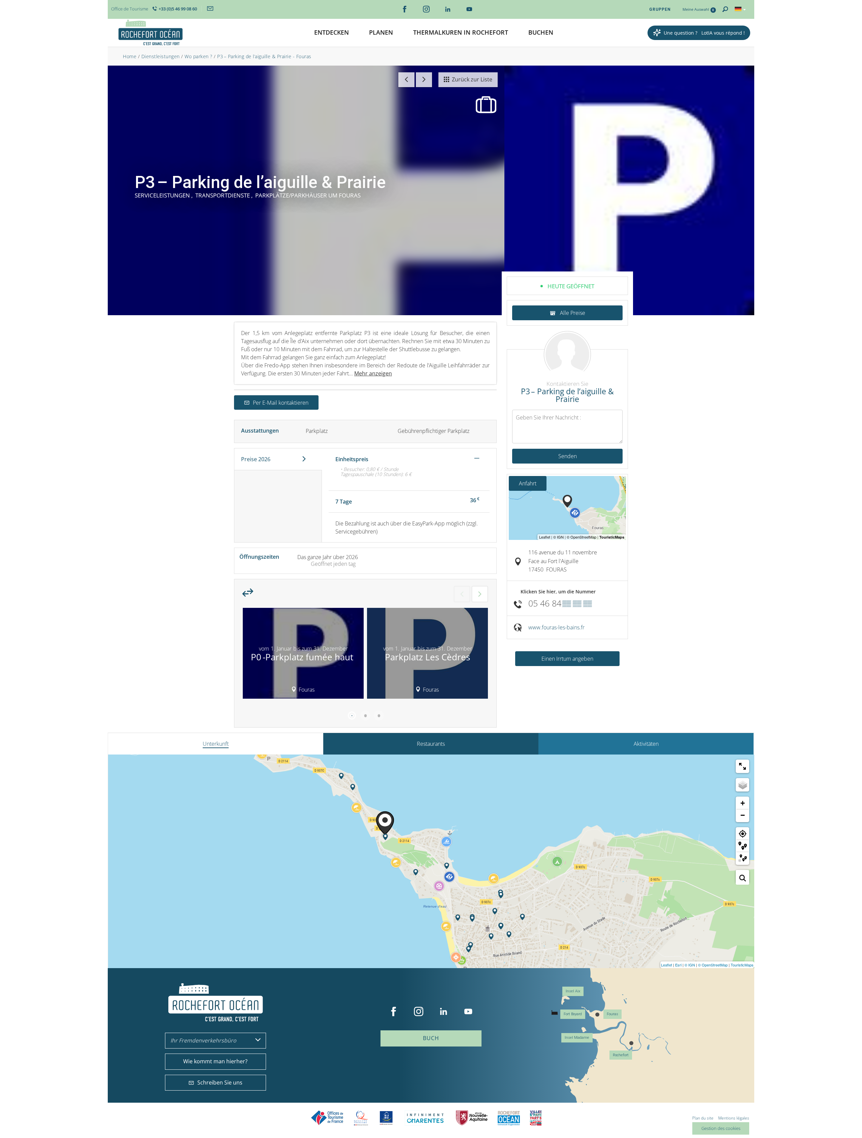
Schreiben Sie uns (219, 1082)
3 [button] (379, 715)
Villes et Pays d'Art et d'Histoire (535, 1118)
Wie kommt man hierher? (215, 1061)
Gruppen (660, 9)
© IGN (690, 964)
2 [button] (365, 715)
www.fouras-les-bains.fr (556, 627)
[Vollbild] (742, 766)
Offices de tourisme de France (327, 1118)
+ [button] (742, 803)
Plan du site (703, 1118)
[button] (331, 33)
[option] (303, 655)
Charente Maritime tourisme (425, 1118)
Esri (678, 964)
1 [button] (352, 715)
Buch (431, 1038)
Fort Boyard (573, 1014)
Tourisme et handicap (386, 1117)
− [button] (742, 815)
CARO (509, 1118)
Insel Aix (573, 991)
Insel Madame (577, 1037)
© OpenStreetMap (713, 964)
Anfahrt (527, 483)
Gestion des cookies (720, 1128)
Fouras (612, 1014)
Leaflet (666, 964)
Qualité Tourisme (361, 1118)
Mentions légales (733, 1118)
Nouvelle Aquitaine (472, 1118)
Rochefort (621, 1055)
